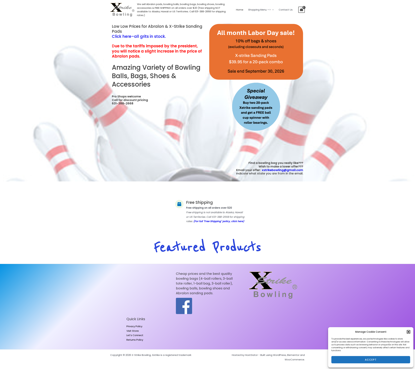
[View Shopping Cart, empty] (301, 10)
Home (239, 9)
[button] (408, 331)
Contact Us (286, 9)
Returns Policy (134, 339)
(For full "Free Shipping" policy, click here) (218, 221)
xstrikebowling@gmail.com (282, 170)
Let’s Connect (134, 335)
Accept (371, 359)
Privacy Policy (134, 326)
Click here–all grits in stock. (139, 36)
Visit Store (132, 331)
